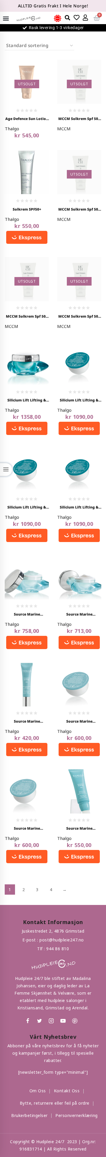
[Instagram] (51, 1021)
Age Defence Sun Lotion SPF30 (26, 119)
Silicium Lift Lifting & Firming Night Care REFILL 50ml (26, 508)
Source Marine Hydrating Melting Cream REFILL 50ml (27, 829)
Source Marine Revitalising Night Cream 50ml (26, 615)
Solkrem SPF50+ (27, 209)
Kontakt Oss (67, 1090)
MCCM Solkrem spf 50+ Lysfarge (79, 119)
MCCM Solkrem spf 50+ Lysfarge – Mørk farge (79, 317)
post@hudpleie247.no (61, 940)
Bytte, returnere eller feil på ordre (55, 1103)
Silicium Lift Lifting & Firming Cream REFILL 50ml (79, 401)
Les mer (34, 77)
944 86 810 (57, 948)
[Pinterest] (75, 1021)
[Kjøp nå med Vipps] (27, 237)
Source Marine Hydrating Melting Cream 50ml (79, 615)
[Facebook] (28, 1021)
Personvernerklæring (76, 1115)
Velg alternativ (80, 156)
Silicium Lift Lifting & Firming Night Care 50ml (26, 401)
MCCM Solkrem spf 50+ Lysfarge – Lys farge (27, 317)
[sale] (57, 18)
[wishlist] (77, 18)
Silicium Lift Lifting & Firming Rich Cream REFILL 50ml (79, 508)
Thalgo (12, 128)
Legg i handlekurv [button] (25, 169)
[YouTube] (63, 1021)
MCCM (64, 128)
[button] (6, 18)
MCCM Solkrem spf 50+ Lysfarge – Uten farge (79, 210)
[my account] (86, 18)
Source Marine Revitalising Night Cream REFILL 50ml (79, 722)
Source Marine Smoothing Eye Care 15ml (27, 722)
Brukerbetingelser (29, 1115)
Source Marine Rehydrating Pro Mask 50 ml (79, 829)
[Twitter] (39, 1021)
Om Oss (37, 1090)
